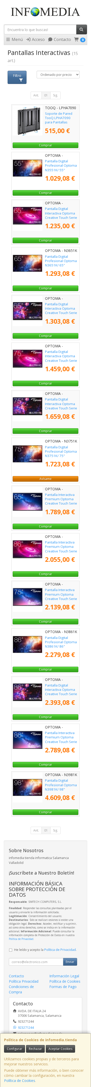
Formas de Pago (63, 986)
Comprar (45, 145)
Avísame (45, 479)
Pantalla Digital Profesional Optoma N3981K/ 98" (61, 785)
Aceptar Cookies (60, 1049)
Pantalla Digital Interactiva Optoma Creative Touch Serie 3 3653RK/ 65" (61, 311)
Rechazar (35, 1049)
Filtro (17, 75)
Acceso (38, 39)
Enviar (70, 962)
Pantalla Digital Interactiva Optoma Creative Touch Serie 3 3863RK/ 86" (61, 692)
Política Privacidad (23, 981)
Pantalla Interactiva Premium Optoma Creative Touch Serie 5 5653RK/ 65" (61, 501)
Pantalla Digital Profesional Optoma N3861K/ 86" (61, 642)
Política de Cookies (19, 1080)
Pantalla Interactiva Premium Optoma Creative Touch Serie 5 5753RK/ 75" (61, 596)
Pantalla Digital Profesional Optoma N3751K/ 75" (61, 451)
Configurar (14, 1049)
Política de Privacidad (21, 939)
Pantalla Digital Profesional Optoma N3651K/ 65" (61, 261)
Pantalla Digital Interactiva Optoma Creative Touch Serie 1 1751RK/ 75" (61, 358)
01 (46, 95)
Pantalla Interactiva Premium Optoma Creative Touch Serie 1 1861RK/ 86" (61, 549)
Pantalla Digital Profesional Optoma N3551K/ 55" (61, 165)
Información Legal (64, 976)
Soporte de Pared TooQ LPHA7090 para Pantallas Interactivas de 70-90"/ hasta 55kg (59, 122)
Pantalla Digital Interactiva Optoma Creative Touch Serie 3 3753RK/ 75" (61, 406)
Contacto (62, 39)
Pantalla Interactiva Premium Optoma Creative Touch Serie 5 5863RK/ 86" (61, 739)
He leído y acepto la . (45, 950)
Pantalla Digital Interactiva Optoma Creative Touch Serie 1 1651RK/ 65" (61, 215)
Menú (17, 39)
